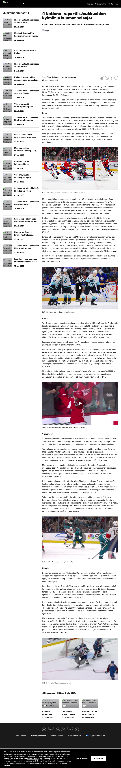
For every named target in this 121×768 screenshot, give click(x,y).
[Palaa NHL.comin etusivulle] (11, 4)
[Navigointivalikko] (116, 3)
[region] (60, 758)
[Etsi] (23, 3)
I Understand (98, 758)
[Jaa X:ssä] (107, 78)
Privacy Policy (45, 756)
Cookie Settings (33, 759)
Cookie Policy (60, 756)
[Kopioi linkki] (116, 78)
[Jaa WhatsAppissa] (102, 78)
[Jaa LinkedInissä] (111, 78)
